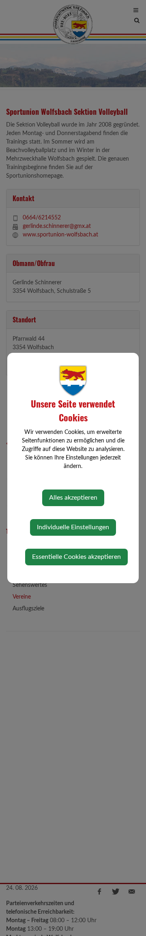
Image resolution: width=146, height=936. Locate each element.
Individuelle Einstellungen (73, 527)
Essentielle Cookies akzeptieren (76, 557)
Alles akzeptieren (73, 497)
